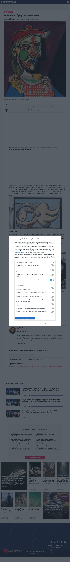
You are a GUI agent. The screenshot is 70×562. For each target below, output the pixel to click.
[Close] (58, 239)
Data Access (35, 323)
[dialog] (35, 281)
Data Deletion (27, 323)
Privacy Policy (43, 323)
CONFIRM (25, 318)
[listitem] (35, 262)
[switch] (52, 265)
